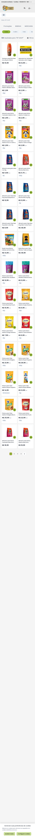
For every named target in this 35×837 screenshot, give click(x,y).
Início (2, 20)
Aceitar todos (9, 834)
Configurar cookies (24, 834)
